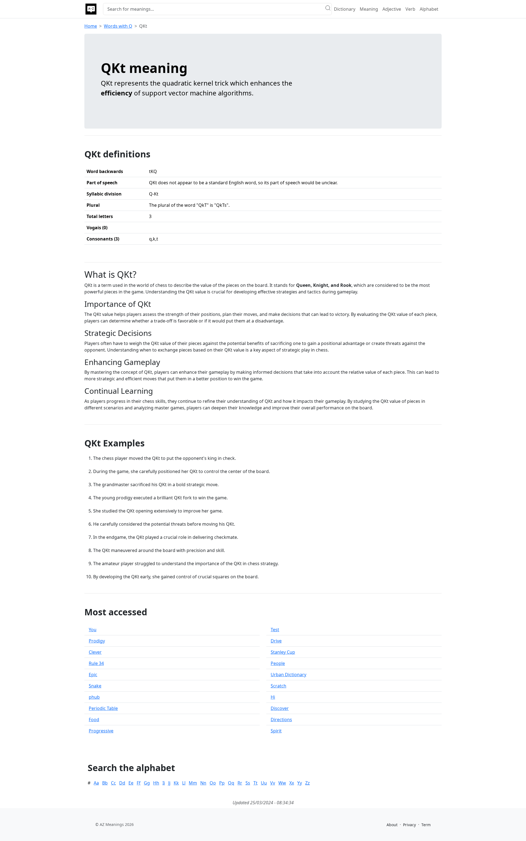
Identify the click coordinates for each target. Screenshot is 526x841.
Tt (255, 783)
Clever (95, 652)
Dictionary (344, 9)
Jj (169, 783)
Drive (276, 641)
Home (90, 26)
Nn (203, 783)
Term (426, 824)
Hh (156, 783)
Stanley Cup (283, 652)
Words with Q (118, 26)
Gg (147, 783)
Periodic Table (103, 708)
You (92, 630)
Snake (95, 686)
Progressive (101, 731)
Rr (240, 783)
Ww (282, 783)
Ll (183, 783)
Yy (299, 783)
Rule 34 (96, 663)
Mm (193, 783)
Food (94, 720)
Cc (113, 783)
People (278, 663)
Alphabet (429, 9)
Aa (96, 783)
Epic (93, 675)
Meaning (369, 9)
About (392, 824)
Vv (272, 783)
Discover (280, 708)
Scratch (278, 686)
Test (275, 630)
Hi (273, 697)
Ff (139, 783)
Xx (291, 783)
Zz (307, 783)
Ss (247, 783)
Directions (281, 720)
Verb (410, 9)
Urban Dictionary (288, 675)
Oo (213, 783)
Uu (264, 783)
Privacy (409, 824)
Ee (130, 783)
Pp (222, 783)
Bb (105, 783)
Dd (122, 783)
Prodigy (97, 641)
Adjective (391, 9)
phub (94, 697)
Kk (176, 783)
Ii (163, 783)
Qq (231, 783)
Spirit (276, 731)
